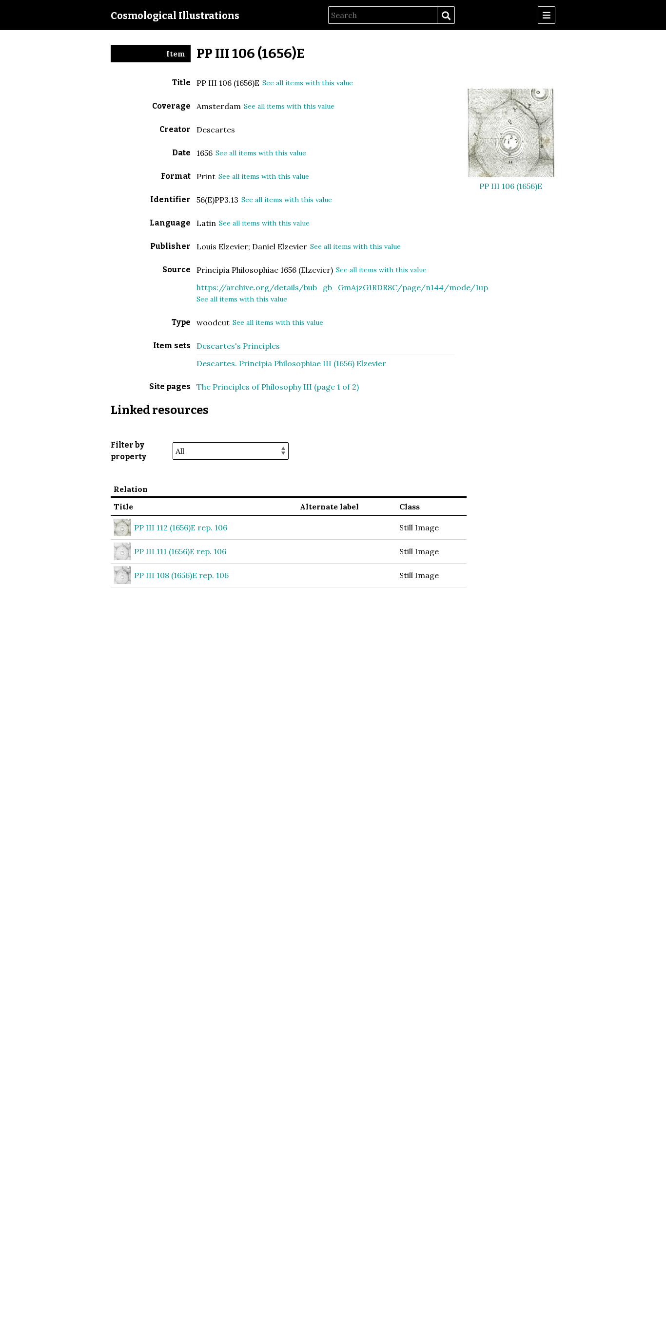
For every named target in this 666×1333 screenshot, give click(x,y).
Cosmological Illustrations (175, 15)
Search (445, 15)
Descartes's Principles (238, 346)
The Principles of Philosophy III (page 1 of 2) (277, 387)
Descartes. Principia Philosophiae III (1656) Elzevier (291, 363)
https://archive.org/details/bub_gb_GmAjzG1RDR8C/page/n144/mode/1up (342, 287)
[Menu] (546, 15)
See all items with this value (307, 82)
